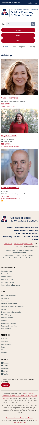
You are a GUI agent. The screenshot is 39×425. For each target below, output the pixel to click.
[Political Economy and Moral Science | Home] (19, 13)
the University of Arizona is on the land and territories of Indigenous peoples (19, 395)
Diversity (4, 309)
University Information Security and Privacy (19, 418)
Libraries (4, 320)
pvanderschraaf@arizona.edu (11, 199)
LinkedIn (6, 371)
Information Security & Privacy (15, 255)
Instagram (6, 369)
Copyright (31, 255)
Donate (18, 41)
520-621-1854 (5, 104)
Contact (18, 30)
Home (7, 47)
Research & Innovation (9, 326)
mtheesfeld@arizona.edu (10, 146)
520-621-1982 (5, 144)
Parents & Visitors (7, 282)
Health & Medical (7, 318)
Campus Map (5, 344)
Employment (10, 250)
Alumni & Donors (7, 279)
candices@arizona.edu (9, 106)
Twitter (5, 366)
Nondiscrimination (19, 253)
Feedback (32, 258)
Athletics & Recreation (9, 304)
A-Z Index (4, 339)
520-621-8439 (6, 196)
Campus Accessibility (10, 258)
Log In (5, 385)
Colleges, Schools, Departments (12, 307)
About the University (8, 295)
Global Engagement (8, 315)
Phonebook (5, 350)
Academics (5, 298)
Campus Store (6, 329)
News (3, 347)
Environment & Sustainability (11, 312)
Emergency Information (25, 250)
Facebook (6, 363)
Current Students (7, 274)
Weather (4, 353)
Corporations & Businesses (10, 285)
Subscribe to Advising (2, 200)
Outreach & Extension (8, 323)
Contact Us (8, 244)
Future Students (6, 271)
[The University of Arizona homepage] (11, 2)
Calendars (4, 342)
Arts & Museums (6, 301)
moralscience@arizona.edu (23, 244)
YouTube (6, 374)
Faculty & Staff (6, 277)
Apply (18, 35)
